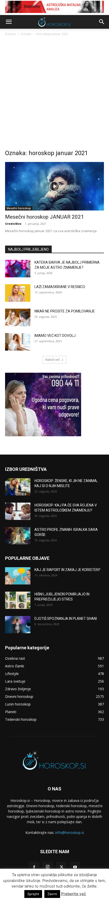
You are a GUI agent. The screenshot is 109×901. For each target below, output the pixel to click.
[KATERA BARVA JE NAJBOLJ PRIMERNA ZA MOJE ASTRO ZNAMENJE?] (17, 268)
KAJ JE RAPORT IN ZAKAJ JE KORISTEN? (67, 570)
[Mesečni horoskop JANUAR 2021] (54, 186)
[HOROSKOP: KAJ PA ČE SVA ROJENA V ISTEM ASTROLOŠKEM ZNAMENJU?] (17, 511)
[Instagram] (48, 867)
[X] (61, 867)
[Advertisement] (54, 94)
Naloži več (52, 359)
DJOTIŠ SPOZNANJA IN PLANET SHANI (65, 619)
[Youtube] (75, 867)
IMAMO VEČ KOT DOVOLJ (55, 336)
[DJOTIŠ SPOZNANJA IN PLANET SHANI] (17, 625)
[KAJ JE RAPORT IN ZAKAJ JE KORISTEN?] (17, 576)
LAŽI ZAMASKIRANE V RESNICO (59, 287)
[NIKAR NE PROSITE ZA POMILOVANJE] (17, 317)
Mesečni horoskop (19, 208)
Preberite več (73, 893)
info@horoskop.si (69, 832)
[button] (9, 22)
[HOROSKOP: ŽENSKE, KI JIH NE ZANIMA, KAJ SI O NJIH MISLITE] (17, 487)
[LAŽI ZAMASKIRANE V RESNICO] (17, 293)
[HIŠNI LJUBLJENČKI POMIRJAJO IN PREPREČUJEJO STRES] (17, 600)
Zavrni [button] (52, 894)
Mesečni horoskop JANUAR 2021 (44, 217)
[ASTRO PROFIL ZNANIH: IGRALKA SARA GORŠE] (17, 536)
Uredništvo (13, 224)
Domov (10, 34)
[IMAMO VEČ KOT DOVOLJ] (17, 342)
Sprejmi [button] (33, 894)
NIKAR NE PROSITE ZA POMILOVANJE (64, 311)
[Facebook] (34, 867)
